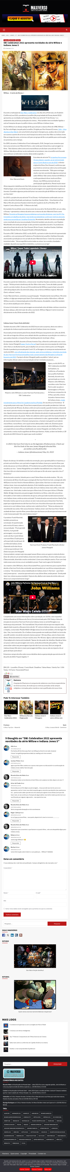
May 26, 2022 (48, 452)
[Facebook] (8, 688)
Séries (18, 40)
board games (46, 1113)
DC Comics (57, 1117)
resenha (20, 1135)
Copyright (24, 1153)
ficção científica (38, 1121)
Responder (15, 757)
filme (51, 1121)
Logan (23, 344)
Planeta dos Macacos (57, 1132)
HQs (26, 1124)
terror (15, 1143)
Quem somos (15, 1153)
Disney (7, 1121)
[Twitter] (6, 688)
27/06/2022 (8, 48)
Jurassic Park (32, 1128)
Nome (6, 893)
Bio (7, 676)
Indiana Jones (36, 1124)
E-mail (38, 893)
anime (26, 1113)
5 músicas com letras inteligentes (20, 1030)
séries (7, 1143)
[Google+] (11, 688)
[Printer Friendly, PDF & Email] (9, 673)
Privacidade (32, 1153)
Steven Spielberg (10, 1139)
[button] (4, 29)
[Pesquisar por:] (26, 924)
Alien (6, 1113)
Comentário (8, 868)
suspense (50, 1139)
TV (23, 1143)
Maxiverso (5, 1153)
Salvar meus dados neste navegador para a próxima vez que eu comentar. (28, 909)
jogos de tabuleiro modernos (14, 1128)
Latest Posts (15, 676)
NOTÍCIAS (12, 40)
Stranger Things (25, 1139)
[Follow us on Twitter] (7, 935)
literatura (44, 1128)
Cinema (6, 40)
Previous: (12, 726)
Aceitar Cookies (24, 1169)
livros (54, 1128)
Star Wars (62, 1135)
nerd (16, 1132)
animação (16, 1113)
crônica (46, 1117)
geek (59, 1121)
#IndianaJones (49, 444)
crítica (37, 1117)
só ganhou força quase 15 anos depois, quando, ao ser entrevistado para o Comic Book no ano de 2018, (49, 160)
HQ (19, 1124)
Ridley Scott (31, 1135)
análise (35, 1113)
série (59, 1139)
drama (16, 1121)
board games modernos (12, 1117)
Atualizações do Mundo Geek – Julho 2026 (26, 1084)
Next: (55, 726)
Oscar (44, 1132)
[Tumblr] (8, 691)
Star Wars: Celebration (28, 113)
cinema (27, 1117)
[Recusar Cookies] (68, 1165)
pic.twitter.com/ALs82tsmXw (35, 449)
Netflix (24, 1132)
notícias (35, 1132)
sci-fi (41, 1135)
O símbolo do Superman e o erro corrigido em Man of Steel (28, 1024)
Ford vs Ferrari (31, 344)
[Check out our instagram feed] (20, 935)
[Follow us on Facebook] (3, 935)
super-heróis (39, 1139)
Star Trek (51, 1135)
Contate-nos (42, 1153)
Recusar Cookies (37, 1169)
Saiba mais (48, 1169)
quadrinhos (9, 1135)
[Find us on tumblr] (16, 935)
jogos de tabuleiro (51, 1124)
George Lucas (9, 1124)
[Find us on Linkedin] (12, 935)
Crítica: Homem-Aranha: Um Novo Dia (22, 1096)
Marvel (7, 1132)
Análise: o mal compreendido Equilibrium (22, 1048)
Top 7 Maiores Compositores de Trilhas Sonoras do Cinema (28, 1036)
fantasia (25, 1121)
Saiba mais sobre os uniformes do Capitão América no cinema (29, 1042)
